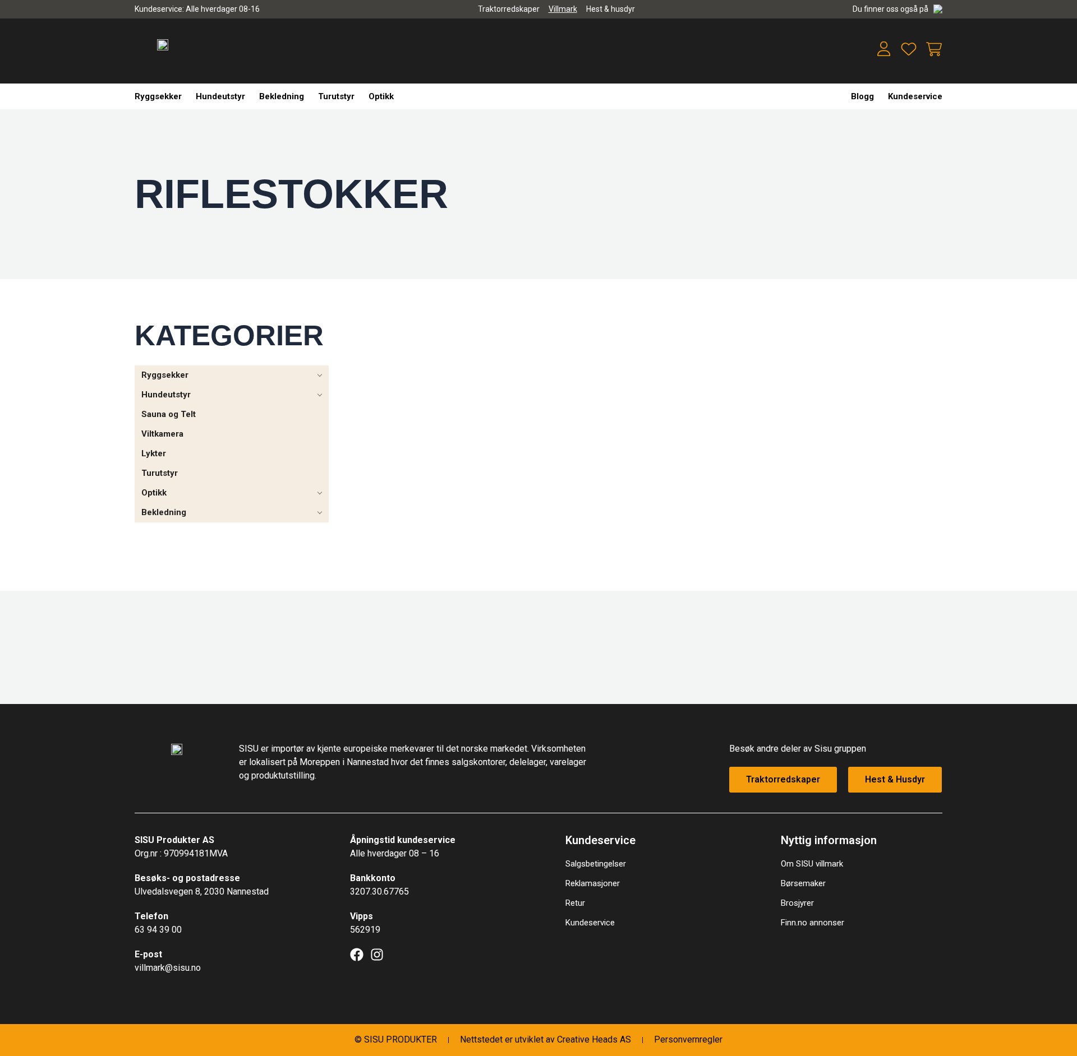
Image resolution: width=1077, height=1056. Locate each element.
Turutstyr (336, 96)
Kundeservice (915, 96)
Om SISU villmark (812, 864)
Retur (575, 903)
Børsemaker (803, 883)
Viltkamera (162, 434)
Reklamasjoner (592, 883)
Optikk (381, 96)
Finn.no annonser (812, 923)
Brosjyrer (797, 903)
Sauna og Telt (168, 414)
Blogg (862, 96)
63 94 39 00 (158, 929)
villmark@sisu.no (168, 967)
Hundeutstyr (220, 96)
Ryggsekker (158, 96)
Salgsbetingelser (595, 864)
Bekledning (281, 96)
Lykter (153, 453)
